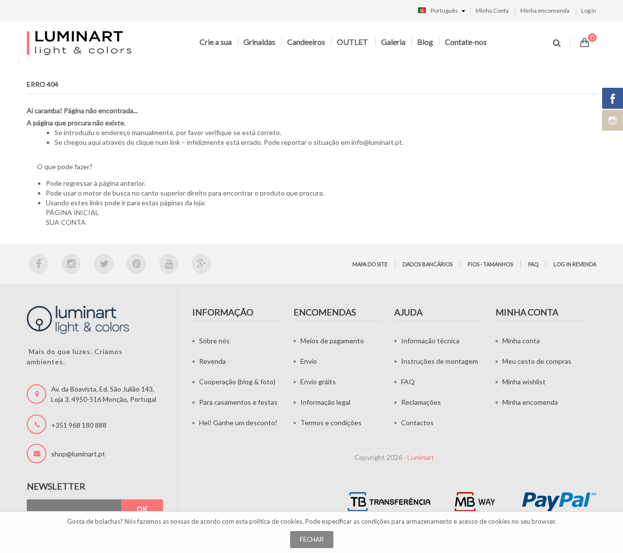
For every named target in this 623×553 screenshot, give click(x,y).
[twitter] (103, 264)
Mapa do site (369, 264)
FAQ (533, 264)
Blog (425, 41)
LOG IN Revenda (574, 264)
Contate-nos (466, 41)
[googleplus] (201, 264)
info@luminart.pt (376, 142)
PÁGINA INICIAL (72, 212)
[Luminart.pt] (80, 42)
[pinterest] (136, 264)
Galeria (393, 41)
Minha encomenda (544, 10)
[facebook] (38, 264)
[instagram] (71, 264)
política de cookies (275, 521)
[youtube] (169, 264)
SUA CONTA (66, 222)
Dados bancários (428, 264)
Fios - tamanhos (490, 264)
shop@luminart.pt (78, 454)
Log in (588, 10)
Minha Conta (492, 10)
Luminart (420, 457)
